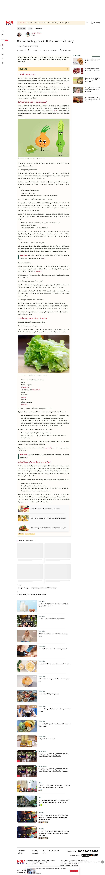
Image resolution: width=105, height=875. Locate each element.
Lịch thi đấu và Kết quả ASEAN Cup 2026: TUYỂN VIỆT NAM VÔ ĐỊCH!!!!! (47, 23)
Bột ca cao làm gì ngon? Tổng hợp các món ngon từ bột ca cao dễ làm (92, 99)
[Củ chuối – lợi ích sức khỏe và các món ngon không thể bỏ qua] (78, 80)
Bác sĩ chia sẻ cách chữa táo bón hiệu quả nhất (45, 509)
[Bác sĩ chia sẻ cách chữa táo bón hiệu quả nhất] (23, 509)
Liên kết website (54, 850)
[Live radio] (9, 40)
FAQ (44, 853)
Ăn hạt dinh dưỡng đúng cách (49, 694)
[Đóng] (78, 868)
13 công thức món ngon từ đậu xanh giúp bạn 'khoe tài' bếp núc (92, 89)
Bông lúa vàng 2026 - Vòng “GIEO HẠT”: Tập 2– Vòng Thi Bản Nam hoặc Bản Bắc (54, 755)
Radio (40, 782)
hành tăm (35, 390)
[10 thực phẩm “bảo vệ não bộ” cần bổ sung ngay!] (27, 636)
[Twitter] (95, 851)
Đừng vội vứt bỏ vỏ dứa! (47, 739)
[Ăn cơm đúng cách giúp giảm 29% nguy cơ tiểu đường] (27, 711)
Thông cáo (35, 853)
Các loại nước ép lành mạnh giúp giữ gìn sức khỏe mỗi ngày (37, 588)
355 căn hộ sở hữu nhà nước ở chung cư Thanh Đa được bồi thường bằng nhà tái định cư (54, 801)
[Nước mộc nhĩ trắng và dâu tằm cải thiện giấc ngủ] (27, 681)
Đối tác (20, 853)
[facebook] (28, 50)
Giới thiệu (19, 870)
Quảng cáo (21, 850)
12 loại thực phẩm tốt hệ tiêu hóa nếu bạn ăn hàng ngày (48, 528)
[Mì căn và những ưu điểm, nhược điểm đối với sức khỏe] (78, 61)
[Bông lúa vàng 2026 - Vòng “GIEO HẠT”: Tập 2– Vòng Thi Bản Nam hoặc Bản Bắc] (27, 756)
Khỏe (30, 28)
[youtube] (81, 851)
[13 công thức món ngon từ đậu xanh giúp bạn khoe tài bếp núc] (78, 90)
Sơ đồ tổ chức (25, 870)
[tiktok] (83, 851)
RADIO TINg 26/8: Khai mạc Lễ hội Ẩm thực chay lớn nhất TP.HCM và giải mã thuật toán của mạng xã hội (53, 817)
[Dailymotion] (97, 851)
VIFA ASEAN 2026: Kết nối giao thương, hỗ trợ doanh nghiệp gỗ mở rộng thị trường (54, 786)
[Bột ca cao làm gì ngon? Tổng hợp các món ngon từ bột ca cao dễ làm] (78, 99)
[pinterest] (86, 851)
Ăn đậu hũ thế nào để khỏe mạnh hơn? (52, 619)
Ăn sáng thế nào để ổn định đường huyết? (53, 649)
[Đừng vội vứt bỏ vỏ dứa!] (27, 741)
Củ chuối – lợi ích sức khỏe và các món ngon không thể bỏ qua (92, 79)
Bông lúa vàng (43, 751)
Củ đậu (23, 405)
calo (54, 111)
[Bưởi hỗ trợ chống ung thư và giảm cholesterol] (27, 666)
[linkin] (88, 851)
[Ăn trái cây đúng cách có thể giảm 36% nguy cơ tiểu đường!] (27, 726)
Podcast (41, 812)
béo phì (38, 271)
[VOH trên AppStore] (85, 855)
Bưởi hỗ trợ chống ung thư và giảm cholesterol (54, 664)
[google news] (90, 851)
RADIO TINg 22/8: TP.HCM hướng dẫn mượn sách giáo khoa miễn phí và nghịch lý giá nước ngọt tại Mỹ (54, 833)
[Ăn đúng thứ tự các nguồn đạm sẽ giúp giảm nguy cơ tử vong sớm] (27, 606)
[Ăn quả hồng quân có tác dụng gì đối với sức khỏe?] (78, 71)
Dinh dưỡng (38, 28)
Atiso (23, 397)
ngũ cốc (47, 448)
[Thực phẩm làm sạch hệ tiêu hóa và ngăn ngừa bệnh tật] (23, 518)
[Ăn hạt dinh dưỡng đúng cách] (27, 696)
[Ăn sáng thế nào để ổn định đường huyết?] (27, 651)
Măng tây (24, 387)
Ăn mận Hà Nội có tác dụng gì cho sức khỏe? (32, 594)
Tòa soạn (35, 850)
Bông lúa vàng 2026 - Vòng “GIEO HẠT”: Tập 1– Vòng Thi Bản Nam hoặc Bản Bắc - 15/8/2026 (54, 770)
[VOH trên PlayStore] (94, 855)
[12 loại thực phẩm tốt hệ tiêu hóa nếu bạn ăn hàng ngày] (23, 528)
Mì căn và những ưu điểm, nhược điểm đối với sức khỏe (92, 60)
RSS (44, 850)
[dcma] (93, 851)
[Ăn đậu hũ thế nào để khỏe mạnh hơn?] (27, 621)
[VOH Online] (21, 862)
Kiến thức (22, 28)
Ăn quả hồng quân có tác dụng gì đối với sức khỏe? (92, 69)
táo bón (21, 533)
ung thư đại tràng (30, 533)
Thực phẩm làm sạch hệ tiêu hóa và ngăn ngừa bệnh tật (48, 518)
